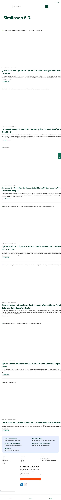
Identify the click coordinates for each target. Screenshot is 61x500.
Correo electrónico (24, 473)
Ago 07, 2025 (4, 419)
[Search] (46, 6)
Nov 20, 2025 (4, 126)
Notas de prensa (6, 140)
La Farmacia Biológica (12, 67)
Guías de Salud (6, 81)
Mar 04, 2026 (4, 67)
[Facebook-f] (21, 484)
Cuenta (30, 498)
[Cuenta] (30, 497)
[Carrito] (51, 497)
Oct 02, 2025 (4, 243)
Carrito (50, 498)
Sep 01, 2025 (4, 360)
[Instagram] (25, 484)
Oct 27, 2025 (4, 185)
